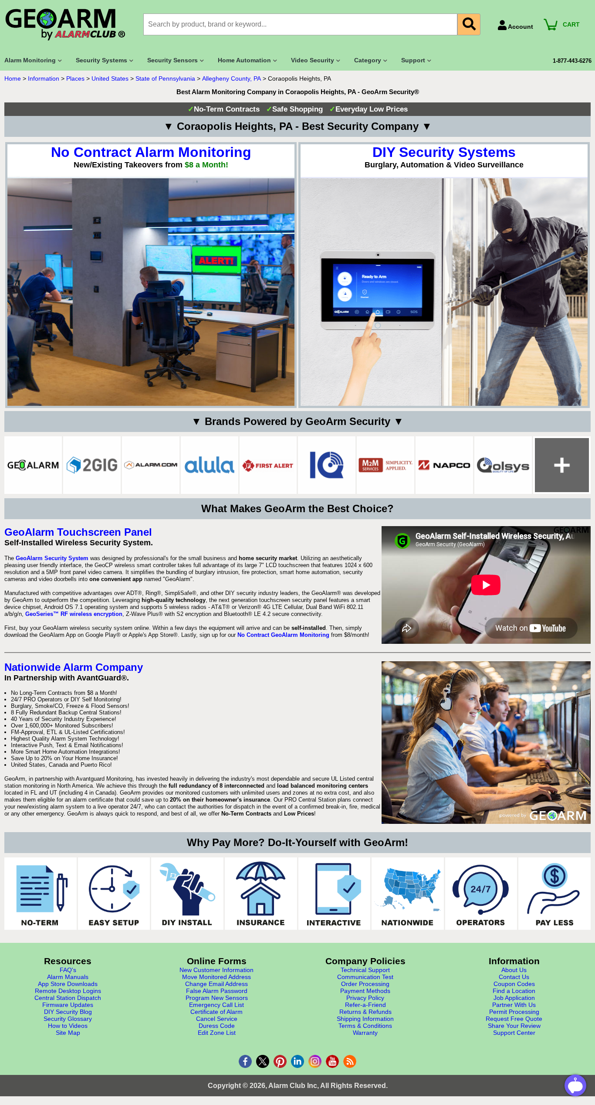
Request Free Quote (514, 1018)
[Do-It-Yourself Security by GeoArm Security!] (187, 893)
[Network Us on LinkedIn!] (297, 1061)
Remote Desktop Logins (68, 990)
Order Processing (365, 983)
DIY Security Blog (68, 1011)
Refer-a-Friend (365, 1004)
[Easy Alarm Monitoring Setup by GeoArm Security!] (114, 893)
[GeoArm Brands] (562, 465)
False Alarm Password (216, 990)
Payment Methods (365, 990)
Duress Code (217, 1025)
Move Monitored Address (216, 976)
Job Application (514, 997)
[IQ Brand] (327, 465)
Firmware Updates (67, 1004)
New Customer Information (216, 969)
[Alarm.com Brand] (151, 465)
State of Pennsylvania (165, 78)
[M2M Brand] (385, 465)
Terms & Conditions (365, 1025)
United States (109, 78)
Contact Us (514, 976)
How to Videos (68, 1025)
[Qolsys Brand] (503, 465)
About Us (514, 969)
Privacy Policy (365, 997)
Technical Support (365, 969)
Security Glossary (68, 1018)
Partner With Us (514, 1004)
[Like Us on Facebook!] (245, 1061)
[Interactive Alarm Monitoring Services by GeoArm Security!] (334, 893)
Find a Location (514, 990)
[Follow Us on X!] (262, 1061)
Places (75, 78)
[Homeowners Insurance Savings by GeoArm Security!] (261, 893)
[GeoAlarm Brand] (33, 465)
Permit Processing (514, 1011)
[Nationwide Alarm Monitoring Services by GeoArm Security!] (408, 893)
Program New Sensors (217, 997)
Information (43, 78)
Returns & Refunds (365, 1011)
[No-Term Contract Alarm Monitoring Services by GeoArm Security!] (40, 893)
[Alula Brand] (210, 465)
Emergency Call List (216, 1004)
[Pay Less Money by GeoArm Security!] (554, 893)
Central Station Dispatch (67, 997)
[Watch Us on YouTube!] (332, 1061)
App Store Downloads (68, 983)
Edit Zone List (217, 1032)
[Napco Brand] (444, 465)
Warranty (365, 1032)
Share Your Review (514, 1025)
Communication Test (365, 976)
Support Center (514, 1032)
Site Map (68, 1032)
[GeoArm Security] (69, 25)
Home (12, 78)
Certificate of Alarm (216, 1011)
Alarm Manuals (67, 976)
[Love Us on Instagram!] (314, 1061)
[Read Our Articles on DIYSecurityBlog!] (349, 1061)
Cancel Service (216, 1018)
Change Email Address (216, 983)
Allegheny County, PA (231, 78)
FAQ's (68, 969)
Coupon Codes (514, 983)
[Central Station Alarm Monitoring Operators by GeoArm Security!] (481, 893)
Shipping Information (365, 1018)
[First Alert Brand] (268, 465)
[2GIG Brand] (92, 465)
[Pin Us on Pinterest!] (280, 1061)
